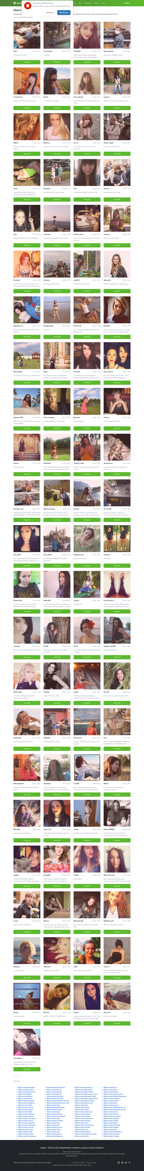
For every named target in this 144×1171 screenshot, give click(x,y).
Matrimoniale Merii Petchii (84, 1092)
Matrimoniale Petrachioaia (84, 1125)
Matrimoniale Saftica (110, 1092)
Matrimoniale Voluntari (111, 1134)
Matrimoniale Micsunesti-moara (86, 1094)
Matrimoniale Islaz (53, 1125)
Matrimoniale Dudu (53, 1105)
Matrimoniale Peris (81, 1123)
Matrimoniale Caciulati (26, 1101)
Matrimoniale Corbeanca (26, 1125)
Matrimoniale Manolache (83, 1090)
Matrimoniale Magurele (54, 1136)
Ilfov (104, 3)
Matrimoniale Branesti (26, 1090)
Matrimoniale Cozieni (25, 1129)
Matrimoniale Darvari (53, 1090)
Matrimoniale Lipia (53, 1132)
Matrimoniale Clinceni (25, 1121)
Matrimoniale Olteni (82, 1109)
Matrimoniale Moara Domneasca (86, 1098)
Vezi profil (27, 62)
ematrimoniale (91, 1163)
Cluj (79, 3)
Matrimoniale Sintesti (110, 1101)
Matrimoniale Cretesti (25, 1134)
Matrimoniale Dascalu (54, 1092)
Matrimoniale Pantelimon (84, 1118)
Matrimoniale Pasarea (83, 1121)
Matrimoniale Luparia (53, 1134)
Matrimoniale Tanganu (111, 1118)
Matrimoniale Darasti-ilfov (55, 1087)
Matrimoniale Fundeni (54, 1109)
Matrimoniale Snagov (110, 1105)
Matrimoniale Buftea (25, 1096)
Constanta (87, 3)
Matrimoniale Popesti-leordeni (86, 1134)
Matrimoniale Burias (25, 1098)
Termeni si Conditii (79, 1163)
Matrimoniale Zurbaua (111, 1136)
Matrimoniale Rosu (110, 1087)
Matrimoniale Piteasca (83, 1132)
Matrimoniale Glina (53, 1118)
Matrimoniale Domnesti (54, 1098)
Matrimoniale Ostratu (82, 1114)
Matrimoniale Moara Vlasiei (84, 1101)
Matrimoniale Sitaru (110, 1103)
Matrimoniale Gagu (53, 1112)
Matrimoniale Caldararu (26, 1103)
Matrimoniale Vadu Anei (111, 1125)
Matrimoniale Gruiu (53, 1123)
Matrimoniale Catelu (25, 1105)
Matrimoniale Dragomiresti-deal (57, 1101)
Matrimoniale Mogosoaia (84, 1103)
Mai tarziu (50, 13)
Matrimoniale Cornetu (25, 1127)
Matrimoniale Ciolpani (26, 1116)
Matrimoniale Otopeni (82, 1116)
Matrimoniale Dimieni (54, 1094)
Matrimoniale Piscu (82, 1129)
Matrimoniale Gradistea (54, 1121)
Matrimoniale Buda (24, 1094)
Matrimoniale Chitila (25, 1112)
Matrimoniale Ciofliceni (26, 1114)
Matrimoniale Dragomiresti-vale (57, 1103)
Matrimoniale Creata (25, 1132)
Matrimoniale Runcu (110, 1090)
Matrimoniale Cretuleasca (27, 1136)
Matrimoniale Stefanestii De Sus (114, 1109)
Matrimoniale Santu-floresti (113, 1094)
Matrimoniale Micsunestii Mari (85, 1096)
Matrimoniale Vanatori (111, 1127)
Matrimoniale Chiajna (25, 1109)
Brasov (97, 3)
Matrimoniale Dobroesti (54, 1096)
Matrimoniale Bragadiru (26, 1087)
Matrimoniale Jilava (53, 1129)
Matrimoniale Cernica (25, 1107)
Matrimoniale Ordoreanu (83, 1112)
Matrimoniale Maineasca (83, 1087)
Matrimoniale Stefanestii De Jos (114, 1107)
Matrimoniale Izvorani (54, 1127)
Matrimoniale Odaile (82, 1107)
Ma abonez (64, 13)
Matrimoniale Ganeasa (54, 1114)
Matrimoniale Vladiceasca (112, 1132)
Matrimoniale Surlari (110, 1112)
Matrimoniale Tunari (110, 1123)
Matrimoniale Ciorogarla (26, 1118)
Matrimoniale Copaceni (26, 1123)
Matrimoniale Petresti (82, 1127)
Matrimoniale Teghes (110, 1121)
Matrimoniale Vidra (110, 1129)
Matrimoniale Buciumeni (26, 1092)
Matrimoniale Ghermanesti (55, 1116)
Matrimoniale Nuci (81, 1105)
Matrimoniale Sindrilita (111, 1098)
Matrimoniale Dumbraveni (55, 1107)
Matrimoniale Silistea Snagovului (115, 1096)
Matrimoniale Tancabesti (112, 1116)
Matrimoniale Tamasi (110, 1114)
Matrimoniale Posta (82, 1136)
